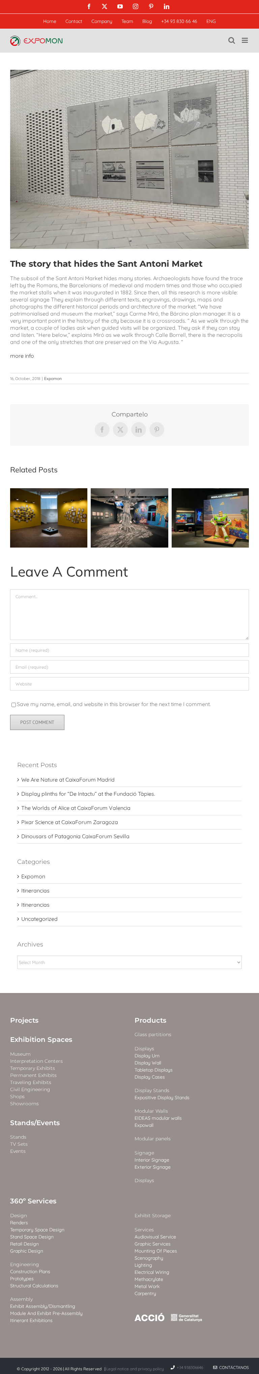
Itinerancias (35, 890)
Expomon (53, 378)
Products (150, 1020)
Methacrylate (149, 1279)
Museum (20, 1054)
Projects (24, 1020)
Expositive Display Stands (162, 1098)
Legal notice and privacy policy (135, 1368)
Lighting (143, 1265)
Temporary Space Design (37, 1230)
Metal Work (147, 1286)
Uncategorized (39, 918)
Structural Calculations (34, 1286)
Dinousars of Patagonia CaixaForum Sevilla (75, 836)
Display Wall (148, 1063)
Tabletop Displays (154, 1070)
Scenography (149, 1258)
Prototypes (22, 1279)
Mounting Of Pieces (156, 1251)
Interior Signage (152, 1160)
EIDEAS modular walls (158, 1118)
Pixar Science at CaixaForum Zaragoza (69, 822)
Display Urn (147, 1056)
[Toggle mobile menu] (245, 40)
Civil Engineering (30, 1089)
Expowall (144, 1125)
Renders (19, 1223)
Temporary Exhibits (32, 1068)
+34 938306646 (190, 1367)
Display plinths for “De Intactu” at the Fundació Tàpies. (88, 793)
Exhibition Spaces (41, 1039)
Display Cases (150, 1077)
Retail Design (24, 1244)
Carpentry (145, 1293)
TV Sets (19, 1144)
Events (18, 1151)
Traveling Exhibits (30, 1082)
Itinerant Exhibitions (31, 1320)
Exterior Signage (153, 1167)
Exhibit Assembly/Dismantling (42, 1306)
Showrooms (24, 1104)
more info (22, 355)
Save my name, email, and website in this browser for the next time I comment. (114, 704)
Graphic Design (26, 1251)
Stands (18, 1137)
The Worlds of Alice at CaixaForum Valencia (76, 808)
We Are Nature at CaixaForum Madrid (68, 779)
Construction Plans (30, 1271)
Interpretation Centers (36, 1061)
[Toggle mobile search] (231, 40)
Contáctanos (233, 1367)
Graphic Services (153, 1244)
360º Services (33, 1201)
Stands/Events (35, 1123)
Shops (17, 1096)
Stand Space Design (32, 1237)
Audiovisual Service (155, 1237)
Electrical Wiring (152, 1272)
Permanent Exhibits (33, 1075)
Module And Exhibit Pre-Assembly (46, 1313)
